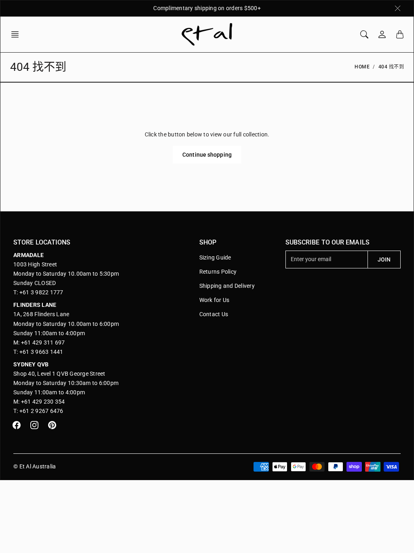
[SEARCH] (364, 34)
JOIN (384, 259)
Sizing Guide (215, 257)
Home (362, 67)
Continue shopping (207, 154)
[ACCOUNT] (382, 34)
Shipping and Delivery (227, 286)
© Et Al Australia (34, 466)
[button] (17, 34)
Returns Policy (218, 271)
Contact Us (213, 314)
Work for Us (214, 300)
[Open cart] (400, 34)
